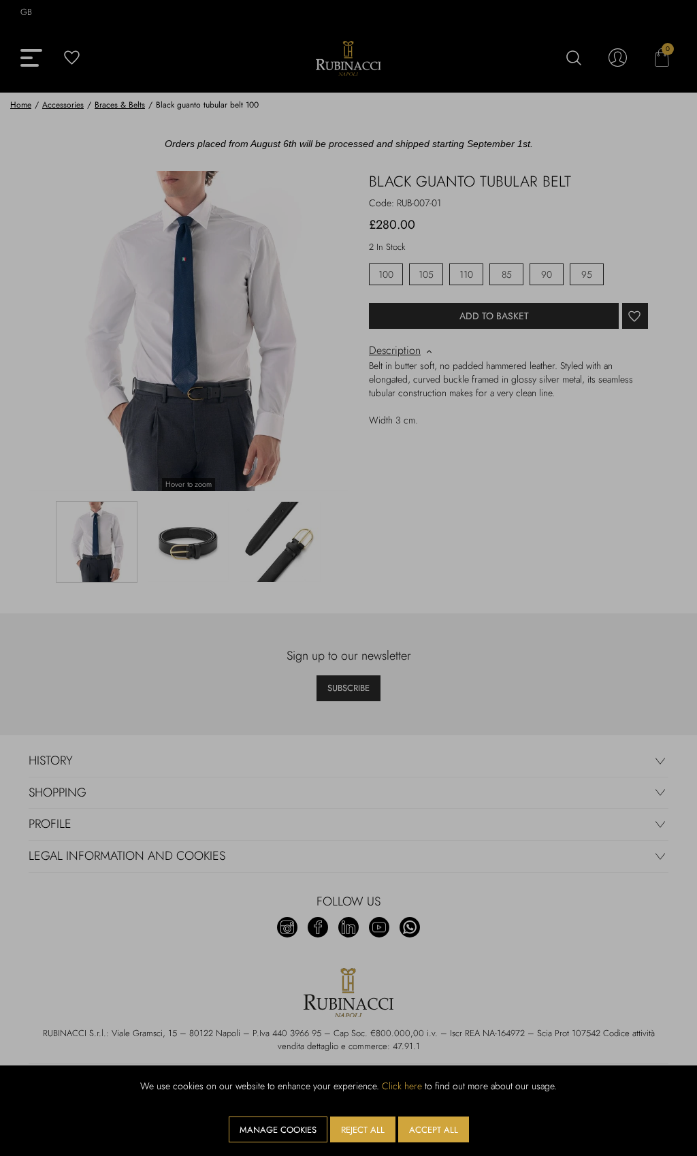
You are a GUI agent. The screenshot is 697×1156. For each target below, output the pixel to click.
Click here (402, 1086)
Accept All (433, 1129)
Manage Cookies (278, 1129)
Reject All (363, 1129)
